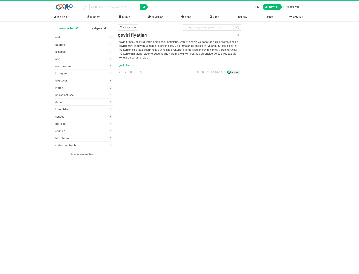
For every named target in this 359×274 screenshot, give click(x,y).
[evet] (237, 27)
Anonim (235, 72)
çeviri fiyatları (132, 35)
